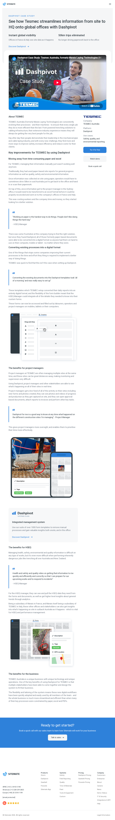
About (99, 782)
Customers (101, 775)
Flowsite (44, 786)
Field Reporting (65, 779)
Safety (62, 775)
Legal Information (103, 815)
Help (98, 804)
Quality (62, 782)
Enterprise (101, 779)
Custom (62, 796)
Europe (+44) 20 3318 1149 (13, 793)
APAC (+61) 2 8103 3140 (12, 787)
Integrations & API (104, 800)
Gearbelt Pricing (84, 779)
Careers (100, 786)
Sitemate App (46, 789)
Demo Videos (102, 793)
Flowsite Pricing (84, 782)
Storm (43, 775)
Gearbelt (44, 782)
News (99, 789)
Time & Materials (66, 786)
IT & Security (101, 796)
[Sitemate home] (11, 774)
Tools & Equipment (66, 793)
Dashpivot (87, 131)
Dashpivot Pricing (84, 775)
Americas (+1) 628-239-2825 (13, 790)
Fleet (61, 789)
